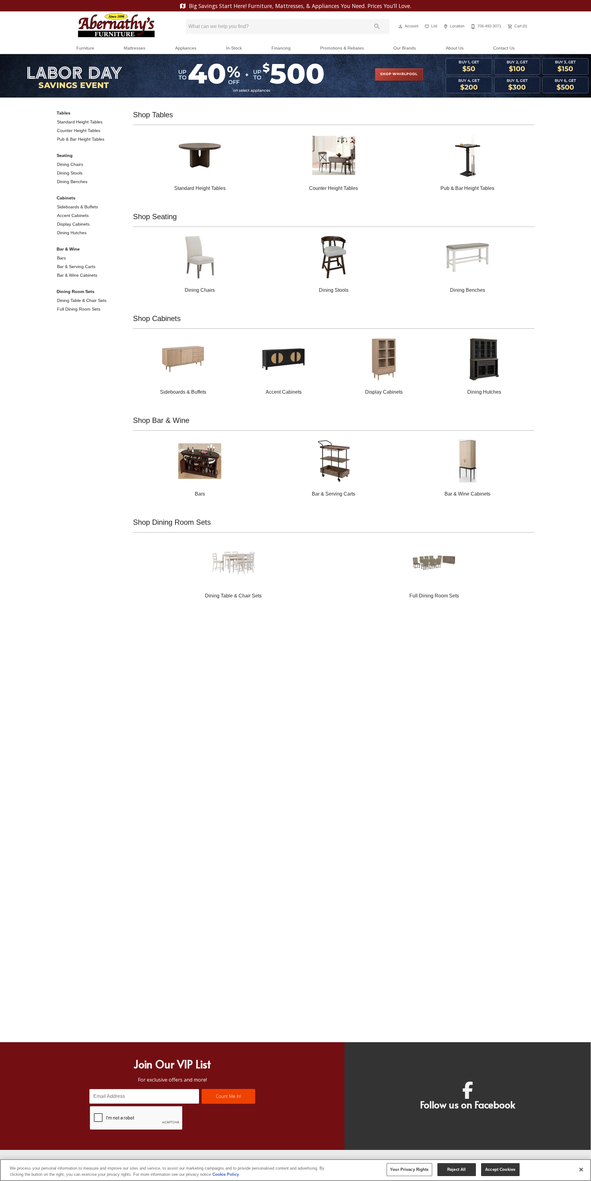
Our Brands (404, 48)
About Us (455, 48)
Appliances (185, 48)
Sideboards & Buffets (77, 206)
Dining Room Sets (75, 291)
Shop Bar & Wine (161, 420)
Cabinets (66, 197)
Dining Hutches (71, 232)
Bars (61, 257)
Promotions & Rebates (342, 48)
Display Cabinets (73, 224)
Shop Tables (153, 114)
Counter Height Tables (78, 130)
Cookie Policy (225, 1174)
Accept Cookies (500, 1169)
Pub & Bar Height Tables (80, 139)
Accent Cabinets (73, 215)
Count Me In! (228, 1096)
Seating (65, 155)
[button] (400, 26)
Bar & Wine (68, 249)
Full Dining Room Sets (78, 309)
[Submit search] (377, 26)
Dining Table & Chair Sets (82, 300)
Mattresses (134, 48)
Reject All (456, 1169)
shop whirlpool (398, 74)
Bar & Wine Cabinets (77, 275)
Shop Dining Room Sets (172, 522)
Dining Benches (72, 181)
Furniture (85, 48)
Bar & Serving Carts (76, 266)
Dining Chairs (70, 164)
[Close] (581, 1169)
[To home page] (116, 26)
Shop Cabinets (157, 318)
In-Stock (234, 48)
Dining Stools (69, 173)
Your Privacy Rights (409, 1169)
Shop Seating (155, 216)
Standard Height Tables (80, 121)
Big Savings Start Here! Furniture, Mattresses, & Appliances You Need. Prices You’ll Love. (299, 6)
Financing (281, 48)
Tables (63, 112)
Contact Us (504, 48)
